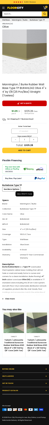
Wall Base (6, 20)
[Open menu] (3, 8)
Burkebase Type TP (37, 20)
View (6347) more (24, 194)
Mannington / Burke (20, 20)
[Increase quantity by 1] (33, 139)
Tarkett (14, 337)
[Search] (44, 13)
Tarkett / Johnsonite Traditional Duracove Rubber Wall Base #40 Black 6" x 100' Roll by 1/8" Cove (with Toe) (14, 345)
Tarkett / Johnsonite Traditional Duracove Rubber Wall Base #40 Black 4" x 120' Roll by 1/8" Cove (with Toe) (37, 345)
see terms (9, 171)
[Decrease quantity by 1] (15, 139)
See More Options (11, 189)
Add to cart (24, 150)
